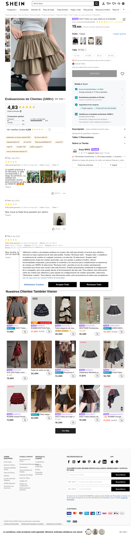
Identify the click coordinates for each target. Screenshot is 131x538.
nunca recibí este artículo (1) (17, 151)
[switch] (48, 129)
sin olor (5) (27, 142)
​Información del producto (25, 489)
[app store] (112, 463)
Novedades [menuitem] (24, 10)
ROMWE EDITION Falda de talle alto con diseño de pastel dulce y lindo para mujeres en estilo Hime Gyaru (41, 328)
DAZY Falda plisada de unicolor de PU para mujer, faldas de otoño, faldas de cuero (89, 417)
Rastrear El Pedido (26, 475)
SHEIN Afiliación (9, 483)
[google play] (117, 463)
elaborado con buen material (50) (18, 137)
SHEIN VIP (23, 481)
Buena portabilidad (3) (43, 142)
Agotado (94, 73)
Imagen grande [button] (119, 34)
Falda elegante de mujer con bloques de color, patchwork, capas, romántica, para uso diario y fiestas (65, 328)
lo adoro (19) (21, 147)
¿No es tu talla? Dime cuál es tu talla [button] (85, 67)
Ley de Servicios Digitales (9, 479)
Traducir (8, 187)
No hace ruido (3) (41, 137)
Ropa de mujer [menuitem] (48, 10)
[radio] (75, 41)
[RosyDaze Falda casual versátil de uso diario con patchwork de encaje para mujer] (65, 354)
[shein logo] (15, 3)
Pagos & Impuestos (38, 465)
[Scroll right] (123, 9)
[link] (108, 3)
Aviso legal (8, 462)
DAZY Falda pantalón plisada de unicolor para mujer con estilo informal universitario (17, 328)
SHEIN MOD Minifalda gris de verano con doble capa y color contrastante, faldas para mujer (114, 328)
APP (111, 457)
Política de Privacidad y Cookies (116, 496)
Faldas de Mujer (61, 15)
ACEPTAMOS (72, 509)
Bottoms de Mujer (48, 15)
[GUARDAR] (122, 73)
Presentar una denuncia (9, 487)
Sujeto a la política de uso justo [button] (90, 100)
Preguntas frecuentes (39, 473)
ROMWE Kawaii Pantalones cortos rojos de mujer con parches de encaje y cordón (17, 417)
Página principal (11, 15)
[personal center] (103, 3)
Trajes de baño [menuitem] (62, 10)
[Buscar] (96, 3)
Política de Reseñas (13, 111)
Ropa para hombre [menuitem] (103, 10)
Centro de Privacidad (11, 524)
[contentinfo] (98, 515)
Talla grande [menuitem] (88, 10)
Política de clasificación (24, 485)
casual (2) (59, 142)
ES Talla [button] (81, 50)
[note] (41, 323)
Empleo (6, 476)
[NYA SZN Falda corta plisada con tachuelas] (17, 354)
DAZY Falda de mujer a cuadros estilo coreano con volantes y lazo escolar (65, 417)
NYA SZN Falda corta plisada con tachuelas (17, 372)
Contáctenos (39, 462)
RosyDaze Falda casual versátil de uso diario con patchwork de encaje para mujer (66, 372)
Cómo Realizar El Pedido (26, 471)
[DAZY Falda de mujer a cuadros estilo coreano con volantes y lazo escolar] (65, 399)
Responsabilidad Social (10, 469)
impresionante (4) (13, 142)
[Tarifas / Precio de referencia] (82, 27)
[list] (87, 462)
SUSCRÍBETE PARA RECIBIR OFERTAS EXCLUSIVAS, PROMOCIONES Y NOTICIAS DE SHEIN (97, 469)
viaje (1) (9, 147)
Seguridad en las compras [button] (89, 105)
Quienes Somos (9, 465)
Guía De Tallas (25, 478)
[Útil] (52, 193)
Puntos (37, 470)
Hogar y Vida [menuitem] (76, 10)
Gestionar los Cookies (54, 524)
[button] (118, 3)
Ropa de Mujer (23, 15)
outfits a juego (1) (36, 147)
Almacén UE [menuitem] (36, 10)
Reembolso (24, 467)
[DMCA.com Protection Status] (75, 521)
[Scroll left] (120, 9)
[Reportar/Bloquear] (64, 193)
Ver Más (65, 431)
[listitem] (17, 316)
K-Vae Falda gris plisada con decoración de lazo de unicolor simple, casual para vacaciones (114, 372)
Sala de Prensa (9, 473)
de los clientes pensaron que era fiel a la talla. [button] (92, 60)
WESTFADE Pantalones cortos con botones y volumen (89, 328)
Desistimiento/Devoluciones (29, 464)
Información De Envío (25, 460)
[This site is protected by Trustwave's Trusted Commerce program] (69, 521)
